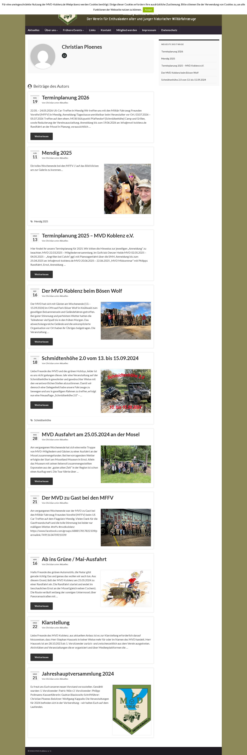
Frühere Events (73, 30)
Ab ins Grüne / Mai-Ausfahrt (74, 559)
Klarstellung (56, 622)
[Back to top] (239, 747)
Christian (50, 102)
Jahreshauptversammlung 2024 (78, 674)
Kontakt (106, 30)
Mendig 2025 (57, 153)
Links (92, 30)
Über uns (50, 30)
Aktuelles (33, 30)
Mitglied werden (126, 30)
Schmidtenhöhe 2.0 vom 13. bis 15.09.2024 (90, 358)
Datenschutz (169, 30)
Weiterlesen (42, 136)
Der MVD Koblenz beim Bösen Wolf (82, 291)
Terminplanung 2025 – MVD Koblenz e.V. (88, 235)
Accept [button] (148, 9)
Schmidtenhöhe (42, 420)
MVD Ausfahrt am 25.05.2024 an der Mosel (91, 434)
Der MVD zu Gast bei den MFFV (77, 498)
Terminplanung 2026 (65, 97)
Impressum (149, 30)
